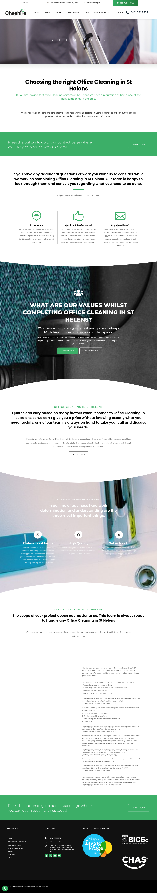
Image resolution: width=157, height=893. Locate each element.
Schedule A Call (125, 3)
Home (36, 12)
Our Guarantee (74, 12)
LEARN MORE (67, 351)
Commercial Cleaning (52, 12)
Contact (117, 12)
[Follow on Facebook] (46, 855)
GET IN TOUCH (90, 351)
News (88, 12)
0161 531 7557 (139, 12)
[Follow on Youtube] (59, 855)
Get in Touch (139, 144)
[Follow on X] (50, 855)
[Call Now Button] (5, 888)
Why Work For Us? (102, 12)
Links (10, 858)
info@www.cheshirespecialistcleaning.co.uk (64, 3)
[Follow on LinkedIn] (55, 855)
